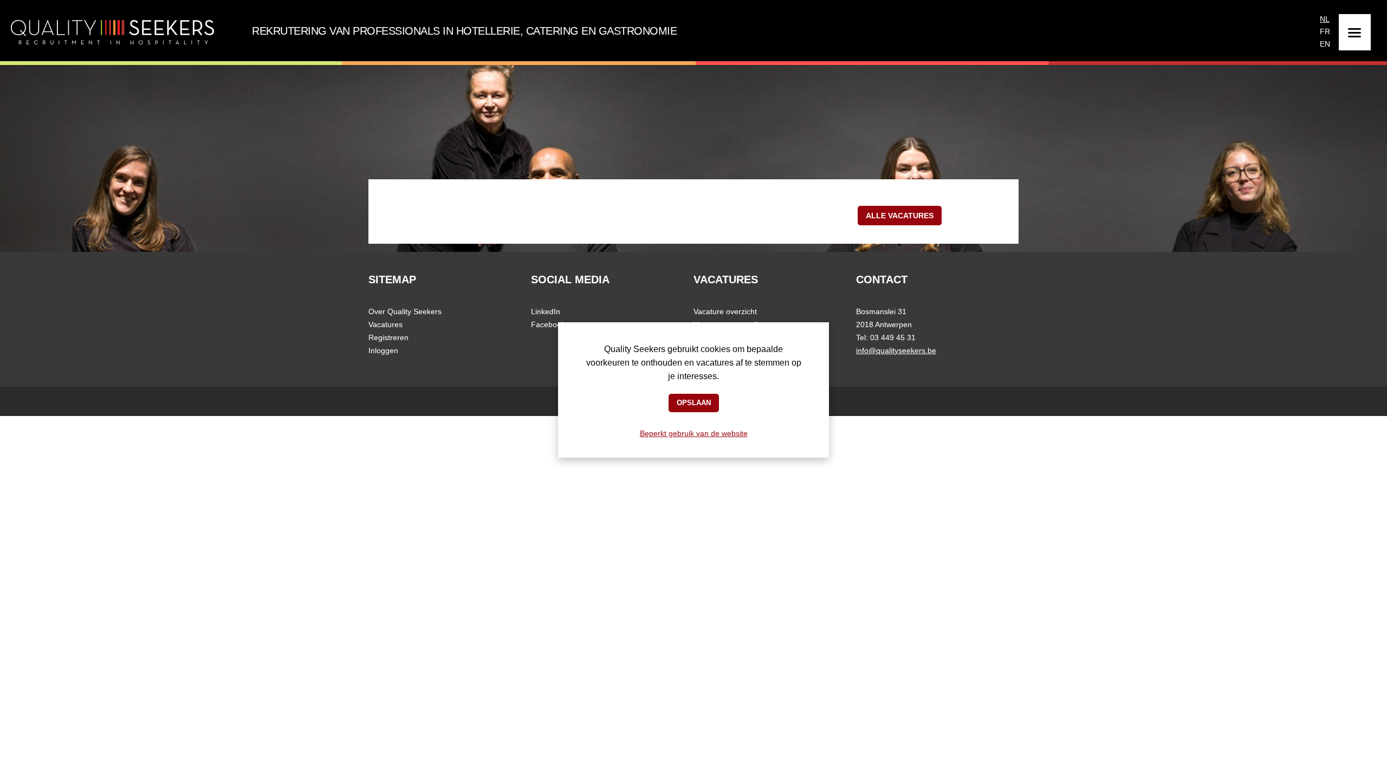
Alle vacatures (900, 215)
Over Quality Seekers (405, 311)
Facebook (548, 324)
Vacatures (385, 324)
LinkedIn (545, 311)
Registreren (388, 337)
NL (1325, 18)
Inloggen (383, 350)
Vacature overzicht (725, 311)
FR (1325, 30)
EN (1325, 43)
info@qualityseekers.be (896, 350)
